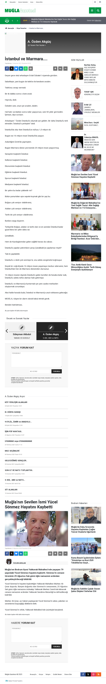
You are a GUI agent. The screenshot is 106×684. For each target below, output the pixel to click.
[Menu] (92, 10)
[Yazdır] (31, 68)
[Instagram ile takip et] (93, 674)
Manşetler (13, 2)
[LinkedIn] (21, 68)
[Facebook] (7, 68)
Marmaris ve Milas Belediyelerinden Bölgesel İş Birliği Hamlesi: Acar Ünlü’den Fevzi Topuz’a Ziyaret (50, 20)
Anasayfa (10, 28)
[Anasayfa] (6, 2)
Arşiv (31, 2)
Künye (41, 674)
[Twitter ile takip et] (88, 674)
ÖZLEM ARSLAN (19, 563)
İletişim (48, 674)
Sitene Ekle (39, 2)
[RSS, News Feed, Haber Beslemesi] (98, 674)
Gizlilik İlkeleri (57, 674)
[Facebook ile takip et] (83, 674)
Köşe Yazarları (22, 28)
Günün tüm (94, 20)
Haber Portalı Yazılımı (15, 681)
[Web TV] (95, 2)
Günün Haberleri (23, 2)
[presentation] (12, 20)
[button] (55, 68)
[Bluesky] (16, 68)
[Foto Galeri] (100, 2)
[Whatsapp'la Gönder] (25, 68)
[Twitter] (12, 68)
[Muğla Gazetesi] (20, 10)
